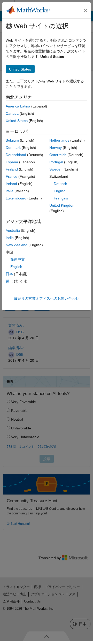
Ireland (11, 184)
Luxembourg (16, 198)
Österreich (57, 155)
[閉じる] (85, 10)
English (60, 191)
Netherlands (59, 140)
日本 (9, 274)
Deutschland (16, 155)
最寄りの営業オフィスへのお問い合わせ (46, 298)
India (10, 238)
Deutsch (60, 184)
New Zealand (16, 245)
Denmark (13, 147)
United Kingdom (62, 205)
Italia (9, 191)
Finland (12, 169)
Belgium (12, 140)
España (12, 162)
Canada (12, 113)
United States (17, 121)
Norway (55, 147)
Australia (13, 230)
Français (61, 198)
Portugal (56, 162)
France (11, 176)
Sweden (56, 169)
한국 (9, 281)
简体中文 (17, 259)
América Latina (18, 106)
